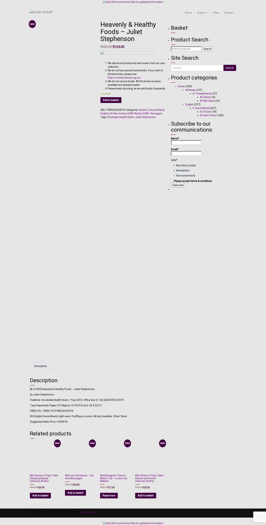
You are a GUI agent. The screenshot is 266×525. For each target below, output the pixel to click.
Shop (216, 12)
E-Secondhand (155, 109)
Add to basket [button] (40, 495)
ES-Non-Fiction (118, 113)
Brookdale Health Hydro (120, 117)
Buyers (201, 12)
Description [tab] (40, 366)
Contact (228, 12)
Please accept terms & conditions (192, 181)
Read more (109, 495)
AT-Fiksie (205, 97)
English (104, 113)
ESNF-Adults (135, 113)
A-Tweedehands (202, 93)
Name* (175, 138)
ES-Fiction (205, 111)
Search (207, 48)
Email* (175, 149)
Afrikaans (191, 89)
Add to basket (111, 100)
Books (142, 109)
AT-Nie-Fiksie (207, 100)
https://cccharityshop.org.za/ (124, 77)
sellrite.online (88, 512)
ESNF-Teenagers (152, 113)
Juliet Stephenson (145, 117)
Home (188, 12)
